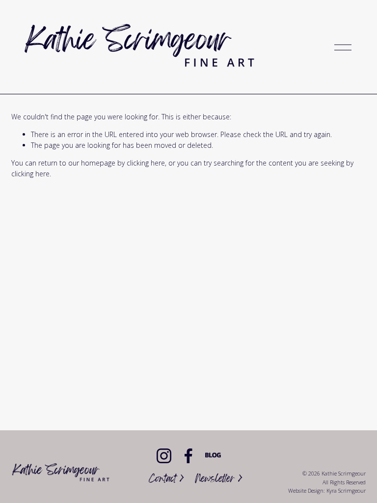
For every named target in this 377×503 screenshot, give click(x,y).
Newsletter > (218, 479)
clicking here (146, 163)
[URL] (213, 456)
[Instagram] (164, 456)
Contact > (166, 479)
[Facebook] (188, 456)
